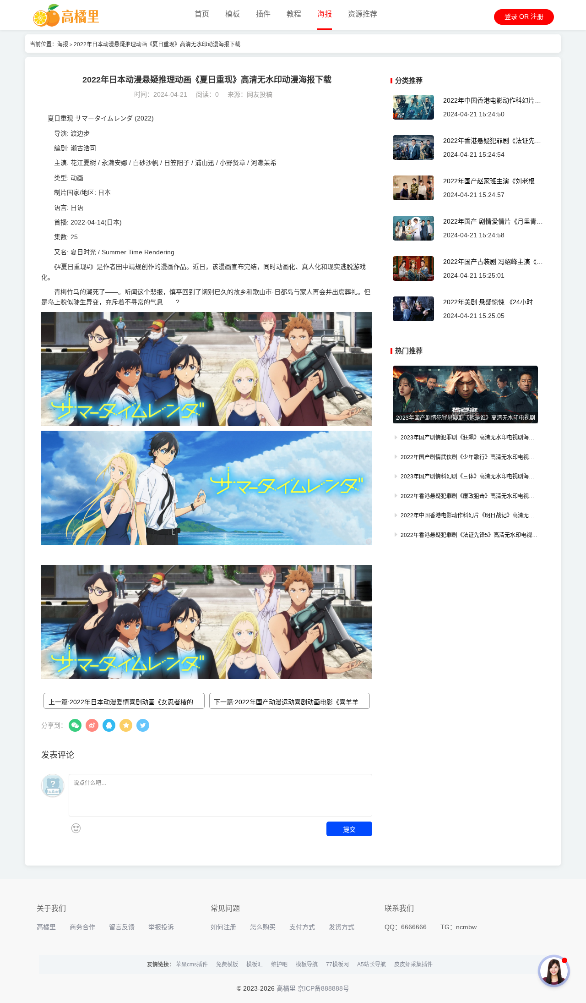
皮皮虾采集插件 (413, 964)
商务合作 (82, 927)
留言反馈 (122, 927)
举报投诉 (161, 927)
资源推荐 (362, 14)
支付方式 (302, 927)
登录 (511, 16)
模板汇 (254, 964)
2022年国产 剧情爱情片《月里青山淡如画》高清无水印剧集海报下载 (493, 221)
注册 (537, 16)
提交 (349, 828)
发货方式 (341, 927)
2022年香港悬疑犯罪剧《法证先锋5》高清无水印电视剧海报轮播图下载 (493, 140)
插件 (263, 14)
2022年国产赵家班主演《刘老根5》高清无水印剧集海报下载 (492, 181)
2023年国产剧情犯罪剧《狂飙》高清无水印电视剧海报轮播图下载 (465, 438)
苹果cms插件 (192, 964)
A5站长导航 (371, 964)
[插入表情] (75, 828)
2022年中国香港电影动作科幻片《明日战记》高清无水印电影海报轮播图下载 (491, 100)
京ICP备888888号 (323, 988)
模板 (232, 14)
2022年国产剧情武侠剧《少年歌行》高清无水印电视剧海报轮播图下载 (465, 458)
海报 (324, 14)
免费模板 (227, 964)
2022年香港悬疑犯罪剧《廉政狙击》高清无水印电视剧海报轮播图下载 (465, 497)
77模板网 (337, 964)
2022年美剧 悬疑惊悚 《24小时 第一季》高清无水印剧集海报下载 (492, 302)
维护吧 (279, 964)
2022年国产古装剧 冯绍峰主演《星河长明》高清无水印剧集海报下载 (493, 261)
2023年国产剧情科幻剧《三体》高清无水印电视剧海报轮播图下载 (465, 477)
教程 (294, 14)
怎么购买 (263, 927)
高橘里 (46, 927)
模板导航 (307, 964)
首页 (202, 14)
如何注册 (223, 927)
